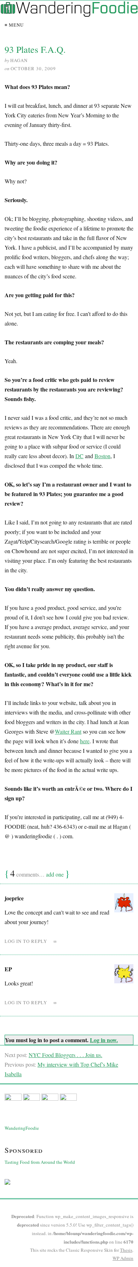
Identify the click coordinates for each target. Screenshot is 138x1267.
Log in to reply (26, 941)
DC (79, 456)
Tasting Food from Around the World (40, 1162)
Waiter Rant (68, 731)
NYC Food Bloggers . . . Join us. (65, 1054)
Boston (102, 456)
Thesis (126, 1250)
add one (55, 874)
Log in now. (104, 1040)
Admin (123, 1258)
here (85, 741)
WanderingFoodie (22, 1128)
